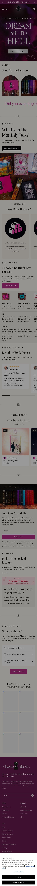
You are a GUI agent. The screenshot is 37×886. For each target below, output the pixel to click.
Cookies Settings (18, 872)
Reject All (18, 877)
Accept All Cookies (18, 882)
